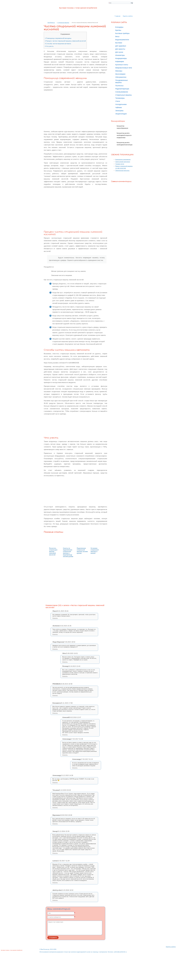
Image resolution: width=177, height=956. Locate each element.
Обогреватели (120, 77)
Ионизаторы (120, 55)
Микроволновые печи (123, 68)
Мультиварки (120, 74)
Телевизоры (120, 98)
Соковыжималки (121, 92)
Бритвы (118, 30)
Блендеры (119, 27)
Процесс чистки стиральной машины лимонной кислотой (65, 41)
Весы (117, 36)
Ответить (55, 618)
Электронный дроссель (122, 170)
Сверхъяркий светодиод (122, 161)
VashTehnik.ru (51, 22)
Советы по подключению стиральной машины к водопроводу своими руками (68, 552)
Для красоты (120, 49)
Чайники (118, 107)
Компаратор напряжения (123, 159)
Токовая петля (119, 164)
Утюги (117, 101)
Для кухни (119, 52)
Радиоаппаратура (122, 89)
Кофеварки (119, 61)
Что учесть (49, 46)
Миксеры (118, 71)
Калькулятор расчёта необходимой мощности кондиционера (124, 135)
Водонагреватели (122, 40)
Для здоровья (120, 46)
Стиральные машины (63, 22)
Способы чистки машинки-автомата (58, 43)
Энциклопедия (121, 114)
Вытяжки (118, 43)
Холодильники (121, 104)
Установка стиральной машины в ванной (95, 550)
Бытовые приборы (122, 33)
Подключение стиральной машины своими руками (82, 550)
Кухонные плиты (121, 65)
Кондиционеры (121, 58)
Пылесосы (119, 86)
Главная (117, 16)
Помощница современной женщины (58, 38)
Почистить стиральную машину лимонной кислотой (53, 551)
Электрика (119, 111)
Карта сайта (128, 16)
